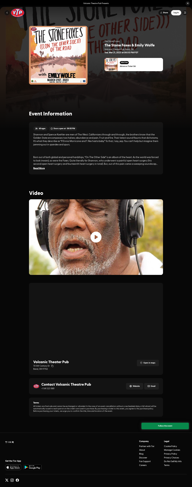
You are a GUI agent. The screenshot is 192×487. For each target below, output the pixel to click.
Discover (143, 458)
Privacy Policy (170, 454)
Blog (141, 454)
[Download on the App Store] (13, 467)
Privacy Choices (171, 458)
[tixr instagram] (12, 480)
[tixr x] (6, 480)
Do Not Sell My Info (173, 461)
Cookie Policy (170, 446)
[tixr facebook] (17, 480)
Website (136, 386)
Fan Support (145, 461)
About (142, 450)
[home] (9, 442)
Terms (167, 465)
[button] (188, 3)
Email (153, 386)
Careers (143, 465)
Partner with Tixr (146, 446)
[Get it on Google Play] (32, 467)
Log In (176, 13)
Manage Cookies (172, 450)
